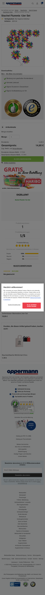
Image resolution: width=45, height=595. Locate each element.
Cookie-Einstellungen (14, 304)
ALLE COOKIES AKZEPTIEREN (32, 305)
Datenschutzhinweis (35, 297)
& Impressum (6, 299)
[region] (22, 297)
